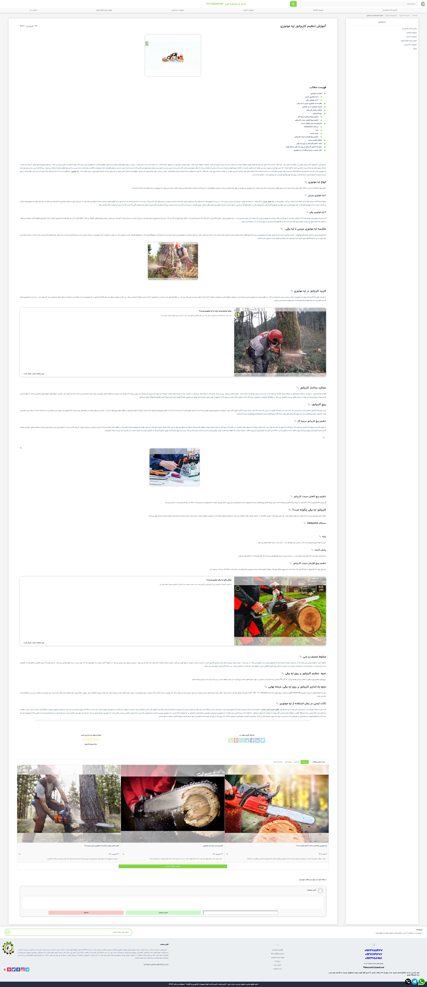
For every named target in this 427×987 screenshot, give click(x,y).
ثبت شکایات (277, 969)
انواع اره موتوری (316, 93)
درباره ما (277, 961)
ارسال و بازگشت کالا (277, 954)
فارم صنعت (414, 15)
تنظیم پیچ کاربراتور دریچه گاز (308, 117)
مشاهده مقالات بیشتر (172, 866)
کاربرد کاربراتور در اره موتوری (312, 107)
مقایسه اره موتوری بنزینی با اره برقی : (309, 103)
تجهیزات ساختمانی (177, 10)
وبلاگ (415, 49)
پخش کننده (314, 133)
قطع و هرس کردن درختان (270, 710)
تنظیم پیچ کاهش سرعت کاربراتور (306, 120)
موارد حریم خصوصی (277, 957)
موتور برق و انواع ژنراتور (104, 10)
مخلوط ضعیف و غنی (315, 140)
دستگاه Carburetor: (311, 127)
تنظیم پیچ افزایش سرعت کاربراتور (306, 137)
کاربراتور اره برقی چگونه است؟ (311, 123)
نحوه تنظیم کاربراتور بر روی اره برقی (309, 143)
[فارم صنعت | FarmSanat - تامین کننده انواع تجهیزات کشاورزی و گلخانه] (423, 4)
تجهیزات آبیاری (248, 10)
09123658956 (373, 958)
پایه (317, 130)
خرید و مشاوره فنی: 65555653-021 (226, 4)
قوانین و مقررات (277, 950)
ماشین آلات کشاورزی (390, 10)
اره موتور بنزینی (268, 201)
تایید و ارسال (163, 913)
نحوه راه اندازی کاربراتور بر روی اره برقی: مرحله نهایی (304, 147)
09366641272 (373, 954)
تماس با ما (33, 10)
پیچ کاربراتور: (317, 113)
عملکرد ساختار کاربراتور (314, 110)
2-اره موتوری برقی (312, 100)
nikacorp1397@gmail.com (374, 967)
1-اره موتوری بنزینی (311, 97)
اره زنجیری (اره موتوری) (391, 15)
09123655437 (374, 950)
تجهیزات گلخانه (318, 10)
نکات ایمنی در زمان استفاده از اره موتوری (308, 150)
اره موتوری (75, 171)
